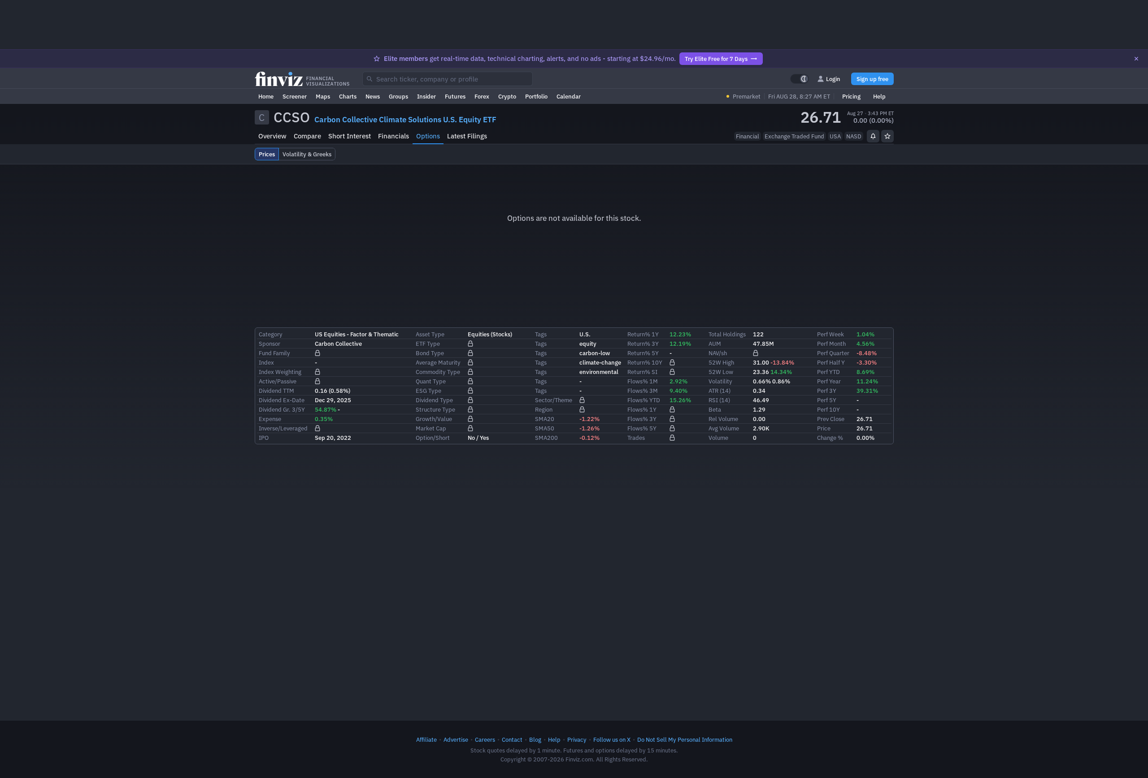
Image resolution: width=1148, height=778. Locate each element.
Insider (426, 96)
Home (266, 96)
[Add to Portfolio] (887, 136)
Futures (455, 96)
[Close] (1136, 58)
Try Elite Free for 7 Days (716, 58)
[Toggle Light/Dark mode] (799, 79)
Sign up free (872, 78)
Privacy (577, 739)
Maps (323, 96)
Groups (398, 96)
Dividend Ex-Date (281, 400)
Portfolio (536, 96)
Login (833, 78)
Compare (307, 136)
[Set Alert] (873, 136)
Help (879, 96)
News (372, 96)
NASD (853, 136)
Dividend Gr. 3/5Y (282, 409)
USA (835, 136)
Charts (348, 96)
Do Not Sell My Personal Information (684, 739)
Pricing (851, 96)
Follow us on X (612, 739)
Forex (481, 96)
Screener (295, 96)
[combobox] (447, 79)
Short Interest (349, 136)
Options (428, 136)
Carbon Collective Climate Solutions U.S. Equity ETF (405, 120)
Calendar (569, 96)
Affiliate (426, 739)
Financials (393, 136)
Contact (512, 739)
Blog (535, 739)
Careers (485, 739)
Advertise (456, 739)
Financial (747, 136)
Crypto (507, 96)
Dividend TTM (276, 390)
